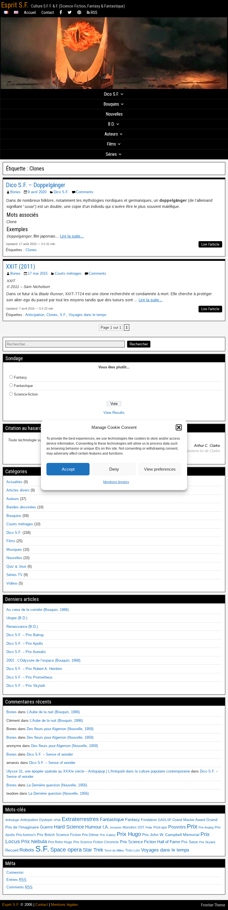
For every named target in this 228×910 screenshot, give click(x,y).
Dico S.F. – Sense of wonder (50, 754)
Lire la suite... (72, 236)
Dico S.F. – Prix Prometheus (29, 677)
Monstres (130, 827)
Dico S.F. (111, 94)
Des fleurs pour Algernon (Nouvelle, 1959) (60, 729)
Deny (114, 469)
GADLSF (164, 820)
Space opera (66, 850)
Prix (192, 826)
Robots (26, 850)
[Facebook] (61, 13)
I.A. (106, 826)
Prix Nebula (34, 841)
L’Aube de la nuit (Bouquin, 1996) (53, 712)
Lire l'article (210, 244)
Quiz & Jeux (16, 566)
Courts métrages (68, 273)
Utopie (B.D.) (16, 618)
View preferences (160, 469)
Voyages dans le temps (87, 315)
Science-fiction (26, 394)
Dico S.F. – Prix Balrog (24, 635)
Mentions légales (116, 482)
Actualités (14, 482)
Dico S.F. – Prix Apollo (24, 643)
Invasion (116, 827)
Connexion (14, 872)
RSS (93, 12)
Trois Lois (132, 850)
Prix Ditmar (90, 835)
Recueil (11, 850)
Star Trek (93, 850)
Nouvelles (114, 114)
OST (141, 827)
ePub (57, 820)
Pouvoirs (177, 826)
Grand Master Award (188, 820)
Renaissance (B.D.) (22, 626)
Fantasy (20, 377)
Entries (16, 880)
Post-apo (160, 827)
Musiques (14, 549)
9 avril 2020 (37, 192)
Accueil (30, 12)
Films (111, 144)
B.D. (111, 124)
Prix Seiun (189, 842)
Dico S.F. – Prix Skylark (25, 686)
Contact (47, 12)
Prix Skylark (207, 842)
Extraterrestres (80, 819)
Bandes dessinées (21, 507)
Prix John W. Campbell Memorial (170, 835)
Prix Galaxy (108, 835)
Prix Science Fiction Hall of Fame (150, 842)
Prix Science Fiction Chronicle (96, 842)
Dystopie (46, 820)
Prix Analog (206, 827)
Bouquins (111, 104)
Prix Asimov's (26, 835)
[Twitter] (70, 13)
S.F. (63, 315)
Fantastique (23, 386)
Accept (68, 469)
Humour (93, 827)
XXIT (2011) (20, 266)
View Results (114, 413)
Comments (84, 192)
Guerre (46, 827)
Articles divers (17, 490)
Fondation (149, 820)
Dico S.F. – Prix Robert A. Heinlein (34, 669)
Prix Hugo (129, 834)
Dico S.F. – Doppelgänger (35, 185)
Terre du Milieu (114, 850)
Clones (31, 250)
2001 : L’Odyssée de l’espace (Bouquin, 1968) (43, 660)
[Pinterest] (79, 13)
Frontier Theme (213, 905)
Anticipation (34, 315)
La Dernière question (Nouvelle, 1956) (57, 785)
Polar (148, 827)
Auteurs (111, 134)
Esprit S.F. (15, 5)
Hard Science (69, 827)
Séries (111, 154)
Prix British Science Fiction (59, 835)
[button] (179, 427)
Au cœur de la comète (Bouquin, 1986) (37, 610)
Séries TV (14, 575)
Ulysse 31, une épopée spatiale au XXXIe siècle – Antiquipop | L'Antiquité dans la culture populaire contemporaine (98, 771)
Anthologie (12, 820)
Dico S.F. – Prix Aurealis (26, 652)
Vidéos (12, 583)
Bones (15, 192)
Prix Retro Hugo (60, 842)
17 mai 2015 (38, 273)
